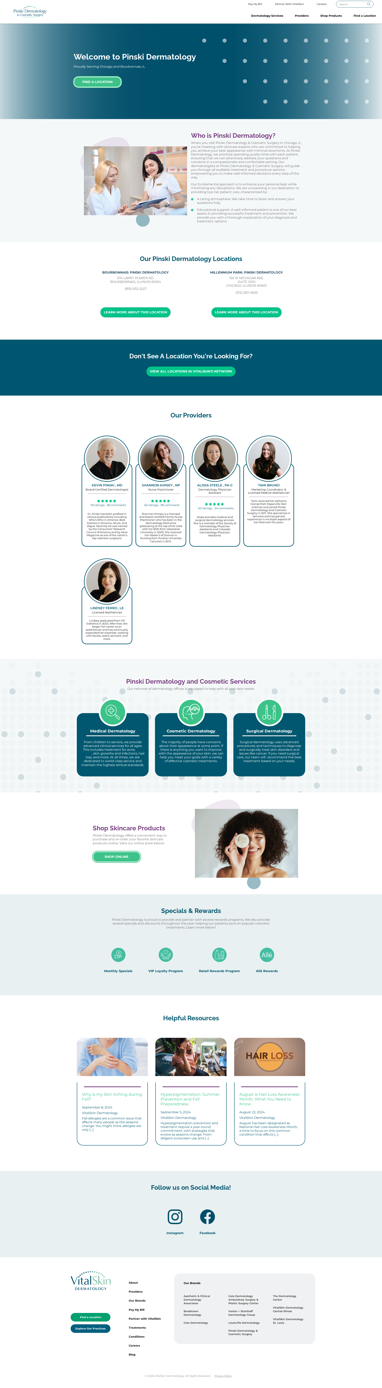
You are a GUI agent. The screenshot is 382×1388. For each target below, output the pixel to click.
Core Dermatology (196, 1322)
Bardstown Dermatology (192, 1313)
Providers (302, 16)
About (133, 1282)
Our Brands (137, 1300)
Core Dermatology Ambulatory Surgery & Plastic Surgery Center (243, 1300)
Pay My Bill (255, 4)
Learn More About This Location (135, 312)
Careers (321, 4)
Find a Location (365, 16)
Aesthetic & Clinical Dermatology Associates (197, 1300)
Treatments (137, 1327)
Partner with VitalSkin (145, 1319)
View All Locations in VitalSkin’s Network (191, 371)
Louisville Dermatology (244, 1322)
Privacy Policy (223, 1375)
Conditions (136, 1336)
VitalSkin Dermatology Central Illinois (288, 1309)
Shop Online (117, 857)
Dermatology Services (267, 16)
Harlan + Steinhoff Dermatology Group (241, 1313)
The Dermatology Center (284, 1298)
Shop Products (331, 16)
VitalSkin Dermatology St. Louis (288, 1321)
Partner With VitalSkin (289, 4)
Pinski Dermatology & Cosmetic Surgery (243, 1332)
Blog (132, 1354)
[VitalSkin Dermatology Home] (30, 12)
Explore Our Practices (90, 1328)
